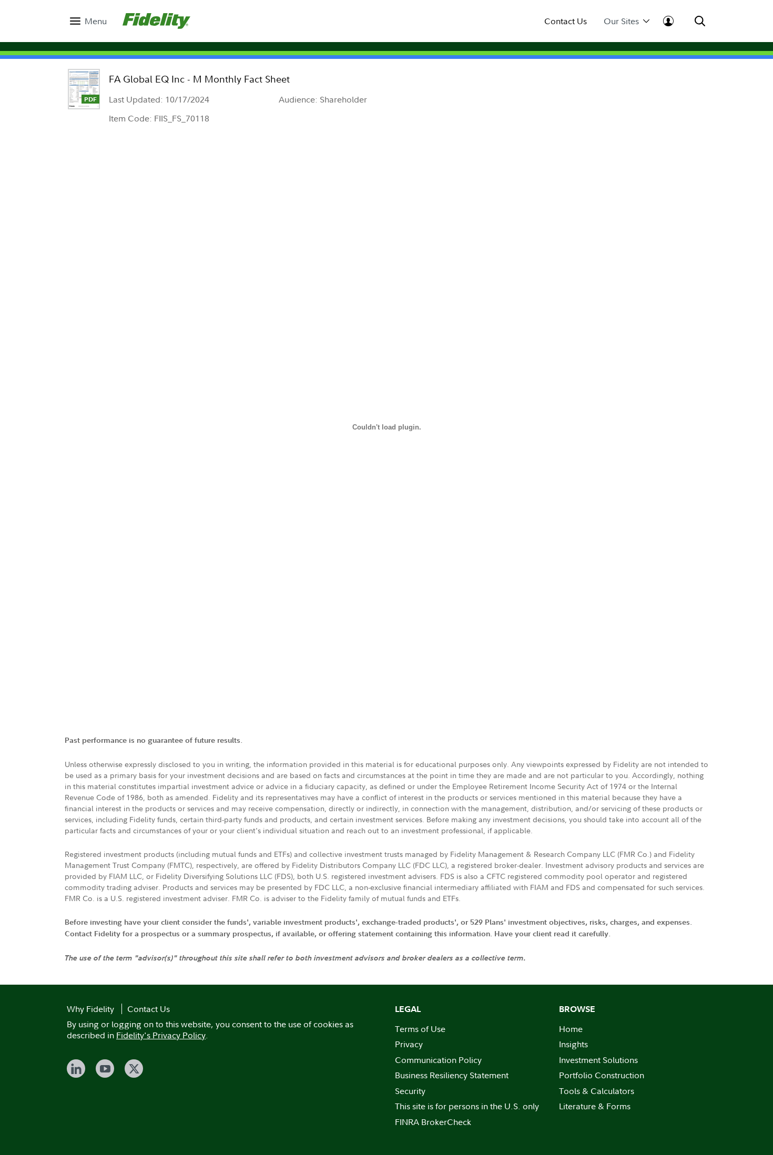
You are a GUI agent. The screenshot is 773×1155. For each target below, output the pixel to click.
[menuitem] (88, 21)
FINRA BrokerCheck (433, 1122)
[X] (134, 1068)
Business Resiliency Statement (451, 1075)
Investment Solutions (598, 1060)
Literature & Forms (594, 1106)
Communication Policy (438, 1060)
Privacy (409, 1044)
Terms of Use (420, 1029)
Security (410, 1091)
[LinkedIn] (76, 1068)
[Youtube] (105, 1068)
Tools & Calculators (596, 1091)
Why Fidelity (90, 1009)
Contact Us (565, 21)
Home (571, 1029)
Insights (573, 1044)
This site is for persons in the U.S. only (467, 1106)
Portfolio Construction (601, 1075)
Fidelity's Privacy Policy (161, 1035)
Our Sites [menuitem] (621, 21)
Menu (96, 21)
